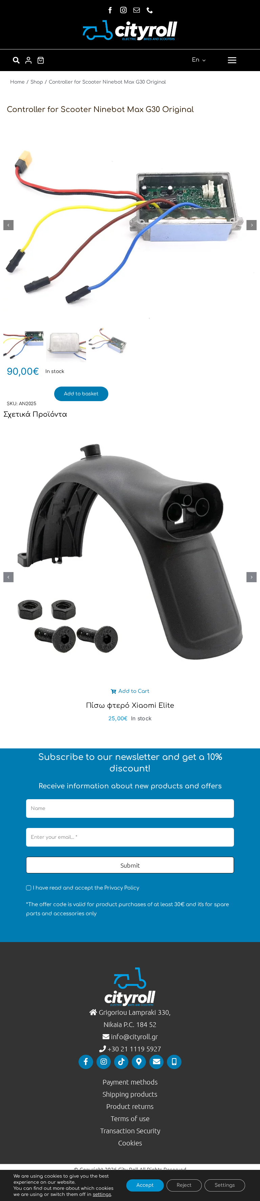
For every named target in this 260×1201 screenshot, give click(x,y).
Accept (145, 1185)
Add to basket (81, 393)
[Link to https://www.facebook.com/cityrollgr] (86, 1062)
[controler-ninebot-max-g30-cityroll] (130, 225)
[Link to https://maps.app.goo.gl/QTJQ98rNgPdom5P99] (139, 1062)
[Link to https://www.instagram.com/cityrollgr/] (103, 1062)
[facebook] (110, 10)
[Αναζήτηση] (16, 60)
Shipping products (130, 1094)
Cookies (130, 1143)
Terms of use (130, 1118)
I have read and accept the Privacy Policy (86, 888)
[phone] (150, 10)
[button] (8, 577)
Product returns (130, 1106)
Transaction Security (130, 1131)
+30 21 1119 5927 (134, 1049)
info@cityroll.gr (133, 1036)
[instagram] (123, 10)
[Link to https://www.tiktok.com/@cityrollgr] (121, 1062)
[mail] (136, 10)
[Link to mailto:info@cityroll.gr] (156, 1062)
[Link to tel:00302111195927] (174, 1062)
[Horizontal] (130, 22)
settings (102, 1194)
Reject (184, 1185)
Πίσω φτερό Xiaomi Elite (130, 705)
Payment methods (130, 1082)
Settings (225, 1185)
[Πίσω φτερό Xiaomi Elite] (130, 428)
